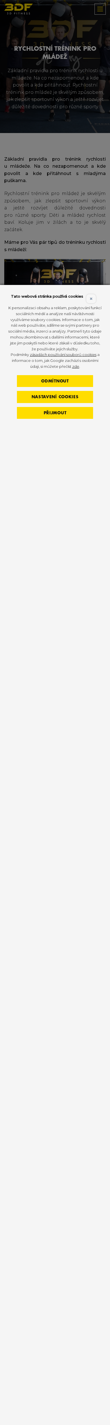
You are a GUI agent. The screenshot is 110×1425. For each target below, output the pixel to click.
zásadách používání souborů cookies (63, 354)
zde (75, 366)
